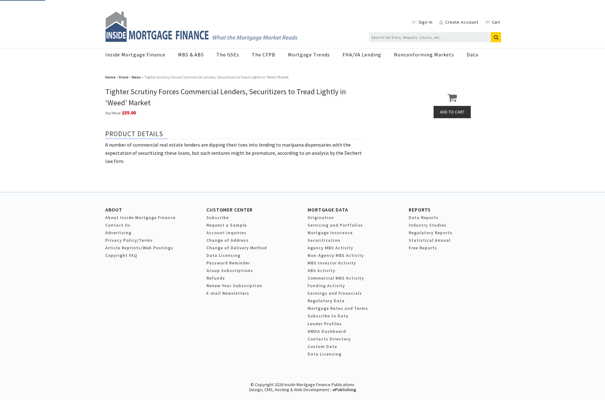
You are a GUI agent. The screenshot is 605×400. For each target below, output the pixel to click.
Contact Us (117, 225)
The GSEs (227, 54)
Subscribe (217, 217)
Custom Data (322, 346)
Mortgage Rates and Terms (338, 308)
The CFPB (263, 54)
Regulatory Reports (430, 232)
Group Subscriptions (229, 270)
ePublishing (344, 389)
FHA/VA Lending (362, 54)
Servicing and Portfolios (335, 225)
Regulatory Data (326, 301)
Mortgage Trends (309, 54)
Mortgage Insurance (330, 232)
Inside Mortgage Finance (135, 54)
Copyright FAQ (121, 255)
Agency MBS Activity (330, 248)
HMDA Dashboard (327, 331)
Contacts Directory (329, 339)
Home (110, 77)
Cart (496, 22)
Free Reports (423, 248)
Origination (321, 217)
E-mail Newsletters (227, 293)
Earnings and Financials (335, 293)
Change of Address (227, 240)
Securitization (324, 240)
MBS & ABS (191, 54)
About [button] (113, 209)
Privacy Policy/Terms (129, 240)
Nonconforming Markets (424, 54)
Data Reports (424, 217)
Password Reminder (228, 263)
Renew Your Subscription (234, 285)
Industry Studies (428, 225)
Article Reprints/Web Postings (139, 248)
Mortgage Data (328, 209)
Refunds (215, 278)
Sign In (425, 22)
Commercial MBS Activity (336, 278)
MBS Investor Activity (332, 263)
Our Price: (113, 113)
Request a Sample (226, 225)
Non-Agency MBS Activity (336, 255)
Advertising (118, 232)
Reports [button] (420, 209)
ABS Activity (321, 270)
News (136, 77)
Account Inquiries (226, 232)
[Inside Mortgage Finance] (201, 40)
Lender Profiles (325, 324)
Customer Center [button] (229, 209)
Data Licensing (223, 255)
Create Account (461, 22)
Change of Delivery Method (236, 248)
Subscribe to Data (328, 316)
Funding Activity (326, 285)
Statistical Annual (430, 240)
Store (124, 77)
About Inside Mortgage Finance (140, 217)
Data (472, 54)
